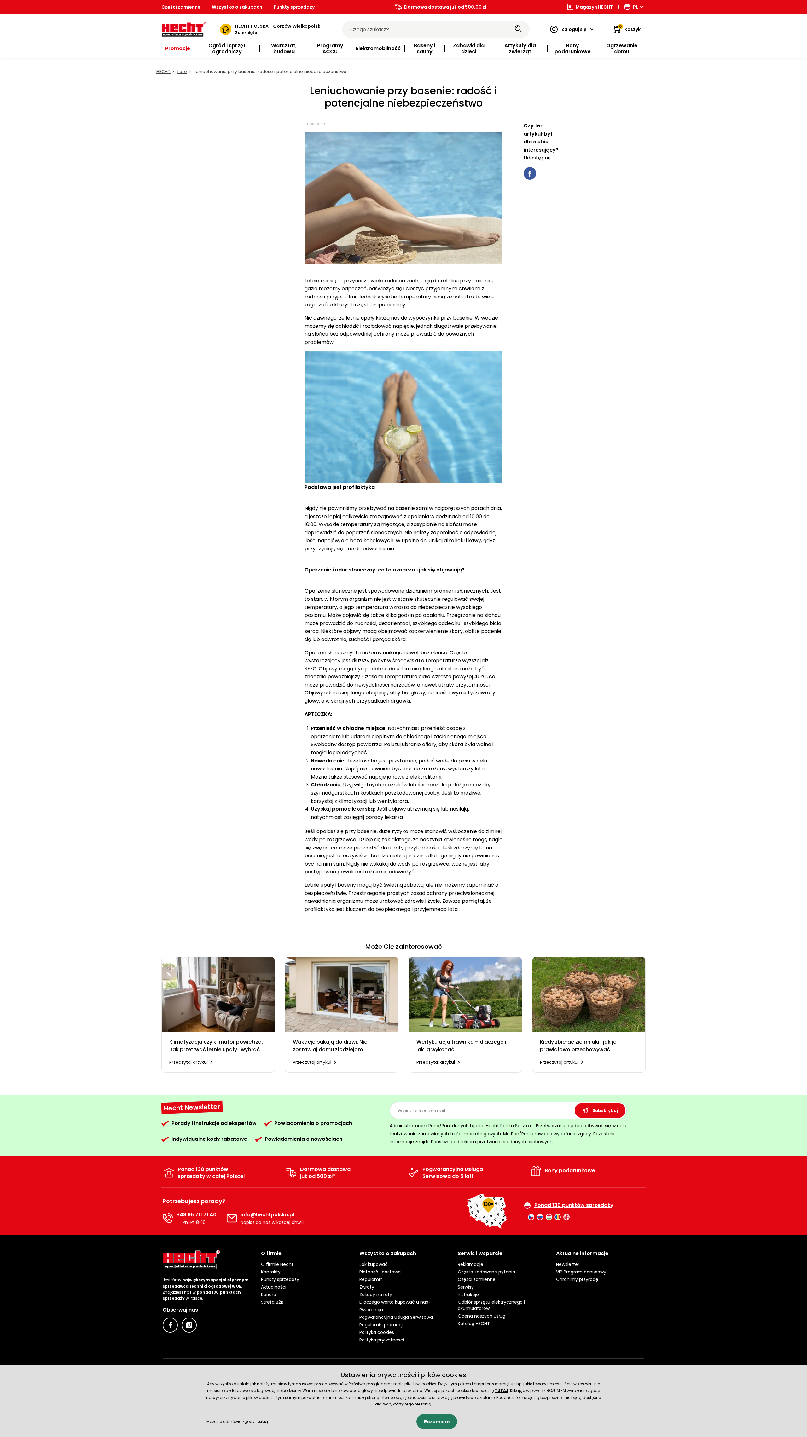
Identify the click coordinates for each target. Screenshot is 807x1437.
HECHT (163, 71)
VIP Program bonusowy (581, 1272)
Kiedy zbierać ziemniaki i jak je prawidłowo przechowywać (578, 1045)
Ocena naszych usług (481, 1316)
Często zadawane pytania (486, 1272)
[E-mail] (232, 1218)
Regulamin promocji (381, 1325)
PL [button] (635, 7)
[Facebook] (170, 1325)
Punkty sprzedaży (294, 7)
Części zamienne (180, 7)
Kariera (268, 1294)
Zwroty (366, 1287)
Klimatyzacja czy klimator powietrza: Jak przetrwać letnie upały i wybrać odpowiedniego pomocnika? (216, 1045)
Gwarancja (371, 1310)
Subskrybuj (605, 1110)
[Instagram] (189, 1325)
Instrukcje (468, 1294)
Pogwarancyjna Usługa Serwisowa (396, 1317)
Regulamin (371, 1279)
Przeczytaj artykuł (188, 1062)
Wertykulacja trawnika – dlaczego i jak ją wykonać (461, 1045)
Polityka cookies (376, 1332)
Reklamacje (470, 1264)
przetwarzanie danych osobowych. (515, 1142)
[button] (305, 1253)
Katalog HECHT (474, 1323)
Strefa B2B (272, 1302)
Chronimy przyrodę (577, 1279)
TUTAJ (501, 1390)
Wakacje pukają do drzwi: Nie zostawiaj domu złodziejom (330, 1045)
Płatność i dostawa (380, 1272)
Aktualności (273, 1287)
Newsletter (567, 1264)
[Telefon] (168, 1218)
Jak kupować (373, 1264)
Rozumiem (437, 1421)
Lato (182, 71)
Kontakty (271, 1272)
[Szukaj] (518, 29)
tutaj (262, 1421)
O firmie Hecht (277, 1264)
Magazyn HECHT (594, 7)
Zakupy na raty (375, 1294)
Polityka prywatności (381, 1340)
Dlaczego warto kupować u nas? (395, 1302)
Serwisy (466, 1287)
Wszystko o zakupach (237, 7)
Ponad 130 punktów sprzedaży (573, 1205)
